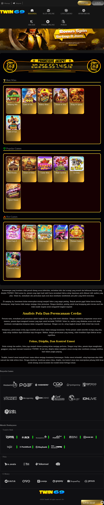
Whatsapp (7, 3)
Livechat (89, 503)
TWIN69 (10, 293)
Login (98, 3)
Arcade (31, 25)
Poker (64, 25)
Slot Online (49, 14)
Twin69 (47, 499)
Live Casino (66, 14)
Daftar (84, 3)
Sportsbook (84, 14)
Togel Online (48, 25)
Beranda (32, 14)
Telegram (18, 3)
